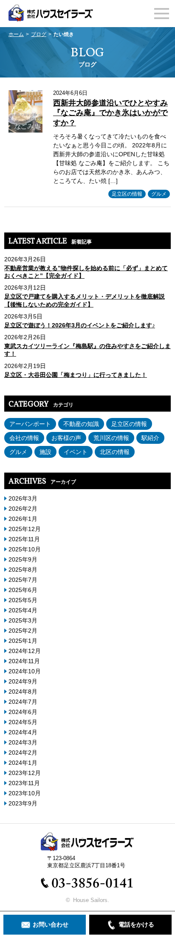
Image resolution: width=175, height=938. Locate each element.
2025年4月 (22, 610)
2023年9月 (22, 803)
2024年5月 (22, 722)
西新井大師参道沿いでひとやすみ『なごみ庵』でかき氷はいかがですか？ (110, 113)
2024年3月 (22, 742)
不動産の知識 (81, 424)
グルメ (159, 194)
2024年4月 (22, 732)
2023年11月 (24, 783)
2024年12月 (24, 650)
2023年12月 (24, 772)
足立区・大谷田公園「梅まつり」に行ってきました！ (75, 374)
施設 (45, 451)
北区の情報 (115, 451)
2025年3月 (22, 620)
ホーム (16, 34)
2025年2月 (22, 630)
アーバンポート (30, 424)
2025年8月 (22, 569)
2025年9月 (22, 559)
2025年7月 (22, 579)
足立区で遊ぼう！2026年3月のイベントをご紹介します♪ (79, 325)
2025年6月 (22, 590)
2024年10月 (24, 671)
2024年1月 (22, 762)
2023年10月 (24, 793)
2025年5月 (22, 600)
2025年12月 (24, 529)
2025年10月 (24, 549)
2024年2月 (22, 752)
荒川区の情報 (111, 437)
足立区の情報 (127, 194)
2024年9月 (22, 681)
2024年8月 (22, 691)
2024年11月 (24, 661)
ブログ (38, 34)
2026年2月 (22, 508)
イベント (76, 451)
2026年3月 (22, 498)
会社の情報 (24, 437)
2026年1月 (22, 518)
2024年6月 (22, 711)
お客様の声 (66, 437)
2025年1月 (22, 640)
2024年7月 (22, 701)
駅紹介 (150, 437)
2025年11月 (24, 539)
